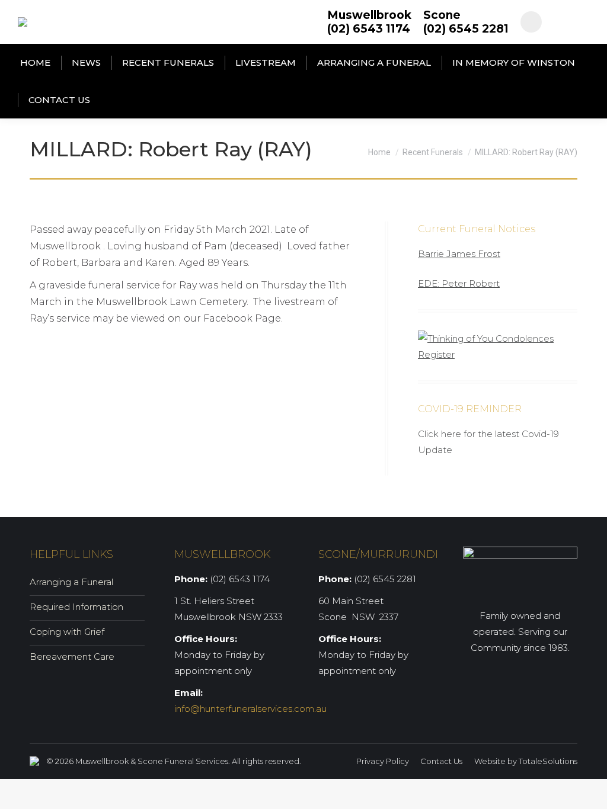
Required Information (76, 606)
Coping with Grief (67, 631)
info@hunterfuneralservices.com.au (250, 708)
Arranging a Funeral (71, 582)
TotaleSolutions (548, 761)
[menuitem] (35, 62)
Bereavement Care (72, 656)
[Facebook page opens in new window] (531, 22)
